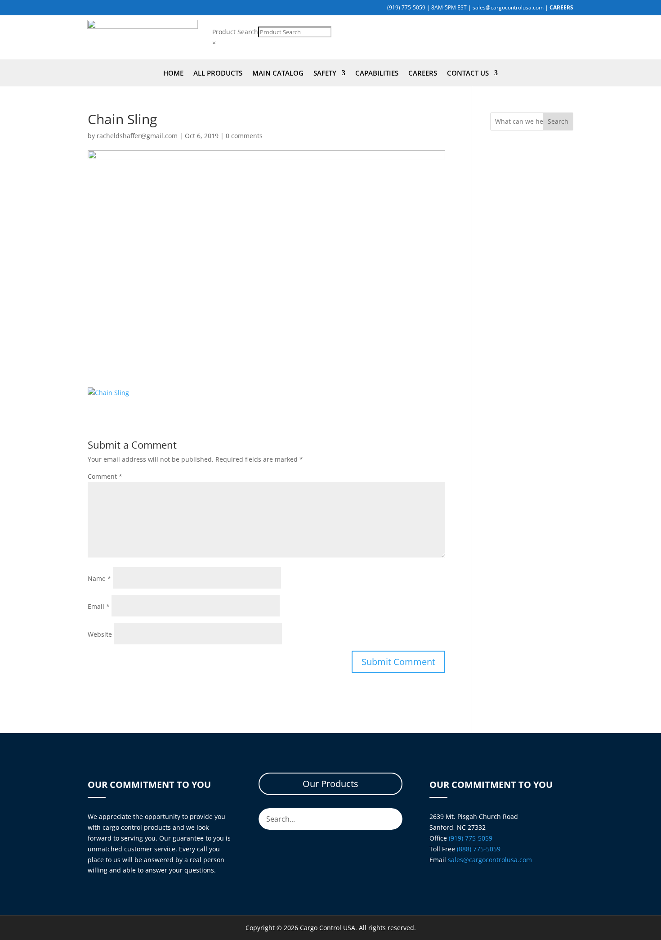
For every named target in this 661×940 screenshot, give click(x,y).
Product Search (235, 31)
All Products (217, 73)
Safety (324, 73)
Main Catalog (278, 73)
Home (173, 73)
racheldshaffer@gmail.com (137, 135)
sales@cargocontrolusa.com (508, 7)
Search (558, 121)
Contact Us (468, 73)
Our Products (330, 784)
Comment (105, 476)
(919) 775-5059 (406, 7)
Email (99, 606)
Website (100, 634)
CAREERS (561, 7)
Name (99, 578)
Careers (422, 73)
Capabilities (376, 73)
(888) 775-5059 (478, 849)
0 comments (244, 135)
